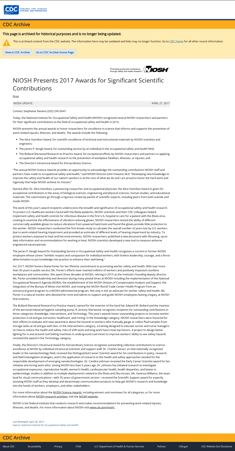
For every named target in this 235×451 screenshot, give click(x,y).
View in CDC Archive (17, 52)
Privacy (58, 446)
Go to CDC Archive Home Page (55, 52)
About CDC (9, 446)
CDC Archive (16, 24)
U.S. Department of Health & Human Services (119, 446)
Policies (161, 446)
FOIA (78, 446)
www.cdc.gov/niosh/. (102, 407)
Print (16, 96)
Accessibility (34, 446)
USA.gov (183, 446)
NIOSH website (88, 396)
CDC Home (176, 41)
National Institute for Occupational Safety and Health (49, 425)
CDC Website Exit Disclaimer (216, 446)
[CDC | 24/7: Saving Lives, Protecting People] (25, 10)
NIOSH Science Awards (67, 392)
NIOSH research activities (51, 396)
